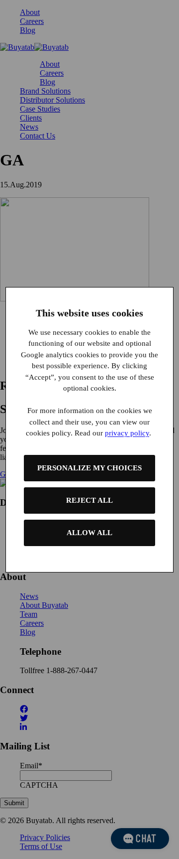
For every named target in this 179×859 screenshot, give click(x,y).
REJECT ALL (89, 500)
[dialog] (89, 429)
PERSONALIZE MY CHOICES (89, 468)
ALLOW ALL (89, 533)
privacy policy (127, 433)
